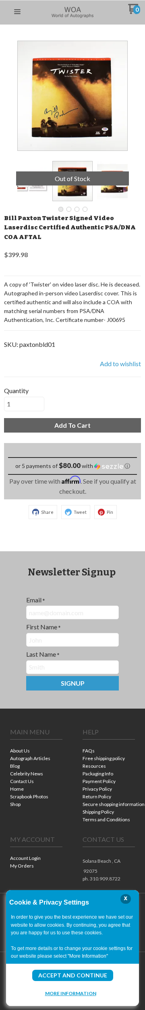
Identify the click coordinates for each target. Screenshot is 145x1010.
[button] (17, 12)
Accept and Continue (72, 975)
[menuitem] (36, 751)
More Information (70, 993)
